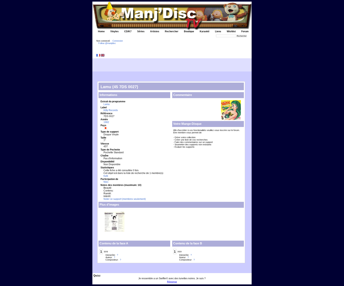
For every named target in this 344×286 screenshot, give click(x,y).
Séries (141, 31)
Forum (245, 31)
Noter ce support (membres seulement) (125, 199)
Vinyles (114, 31)
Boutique (189, 31)
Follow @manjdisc (107, 43)
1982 (106, 122)
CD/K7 (128, 31)
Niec (106, 182)
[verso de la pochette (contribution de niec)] (114, 230)
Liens (218, 31)
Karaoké (204, 31)
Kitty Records (111, 110)
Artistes (154, 31)
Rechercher (171, 31)
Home (101, 31)
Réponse (172, 281)
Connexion (117, 41)
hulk (106, 176)
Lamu (107, 104)
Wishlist (231, 31)
